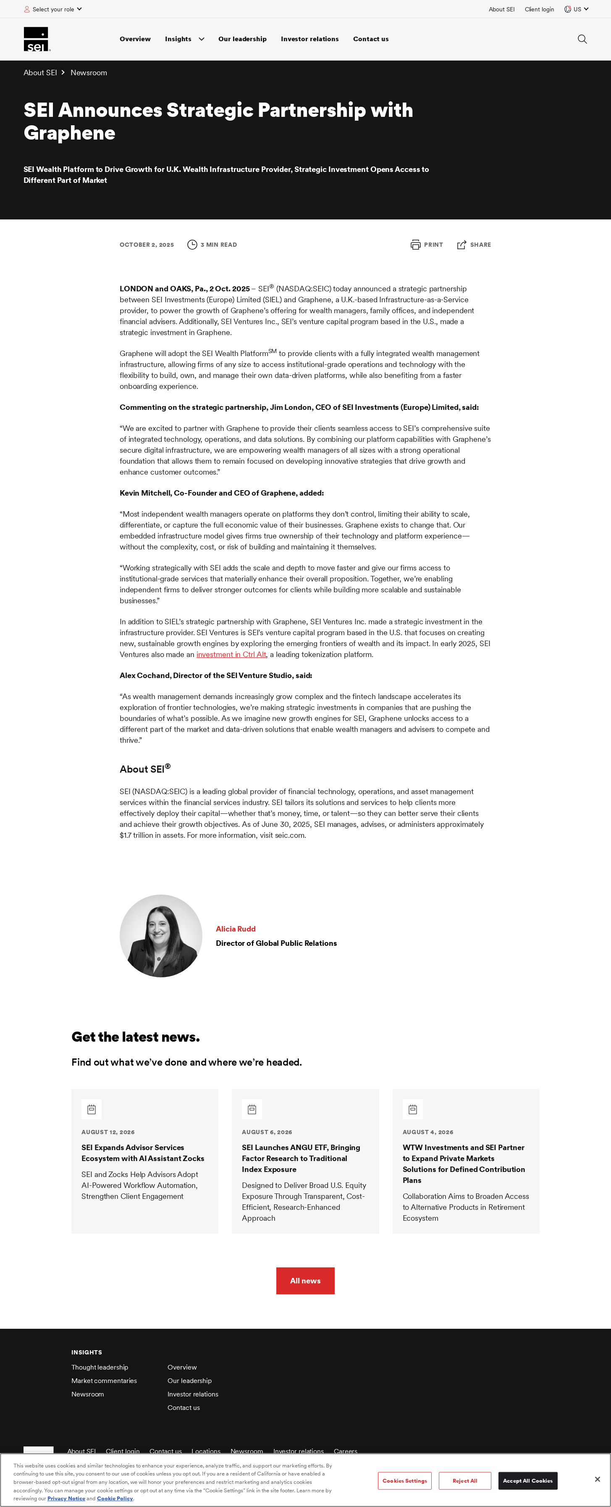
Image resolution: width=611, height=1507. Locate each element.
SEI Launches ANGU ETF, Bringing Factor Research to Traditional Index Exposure (301, 1158)
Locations (205, 1451)
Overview (135, 39)
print (433, 244)
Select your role (53, 9)
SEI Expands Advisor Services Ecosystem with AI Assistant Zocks (143, 1153)
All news (305, 1280)
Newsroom (89, 72)
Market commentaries (104, 1381)
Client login (539, 9)
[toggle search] (582, 39)
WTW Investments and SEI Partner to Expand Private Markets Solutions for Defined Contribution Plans (464, 1164)
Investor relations (310, 39)
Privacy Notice (66, 1498)
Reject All (465, 1481)
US (577, 9)
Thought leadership (99, 1367)
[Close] (597, 1479)
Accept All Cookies (528, 1481)
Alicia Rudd (236, 928)
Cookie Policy (115, 1498)
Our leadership (242, 39)
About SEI (502, 9)
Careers (345, 1451)
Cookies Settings (405, 1481)
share (481, 244)
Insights (178, 39)
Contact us (371, 39)
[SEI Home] (37, 39)
